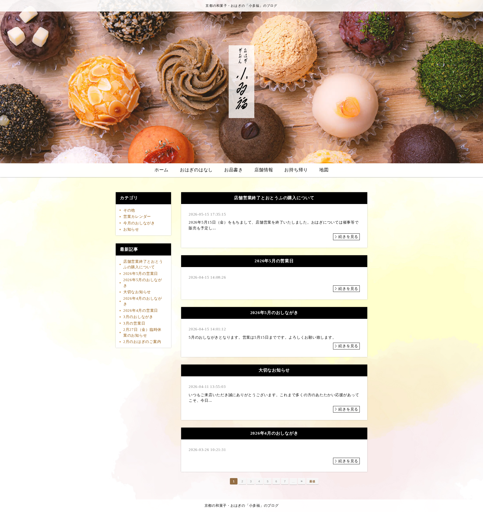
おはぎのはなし (196, 169)
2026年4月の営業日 (140, 311)
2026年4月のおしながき (142, 301)
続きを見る (348, 237)
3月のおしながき (138, 317)
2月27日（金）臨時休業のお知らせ (142, 332)
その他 (129, 210)
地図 (324, 169)
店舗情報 (263, 169)
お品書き (233, 169)
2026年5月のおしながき (142, 283)
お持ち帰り (296, 169)
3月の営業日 (134, 323)
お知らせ (131, 229)
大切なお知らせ (137, 292)
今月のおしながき (139, 223)
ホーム (161, 169)
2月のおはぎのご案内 (142, 342)
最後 (312, 481)
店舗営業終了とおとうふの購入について (143, 264)
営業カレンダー (137, 217)
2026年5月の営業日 (140, 274)
